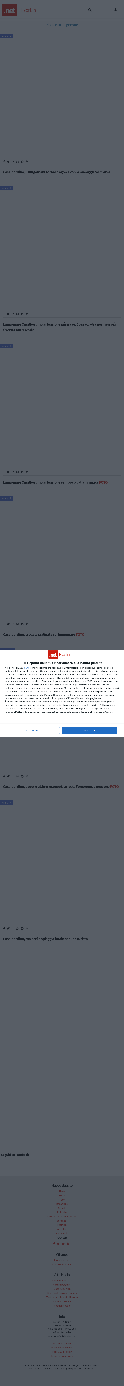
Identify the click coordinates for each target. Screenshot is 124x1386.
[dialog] (62, 693)
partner (27, 668)
